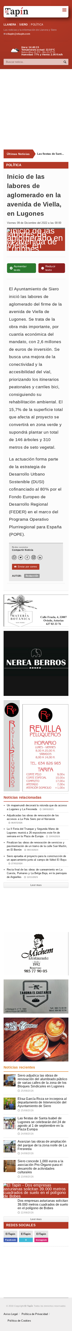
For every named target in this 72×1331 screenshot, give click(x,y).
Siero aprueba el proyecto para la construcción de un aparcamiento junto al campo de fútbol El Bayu (36, 860)
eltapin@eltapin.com (18, 34)
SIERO (23, 24)
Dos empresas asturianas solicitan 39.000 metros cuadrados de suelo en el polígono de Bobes (43, 1204)
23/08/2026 (26, 1176)
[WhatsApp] (14, 557)
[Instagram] (33, 557)
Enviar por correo (25, 566)
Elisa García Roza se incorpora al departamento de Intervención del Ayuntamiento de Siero (42, 1102)
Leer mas (35, 885)
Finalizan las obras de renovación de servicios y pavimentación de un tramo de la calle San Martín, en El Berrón (37, 846)
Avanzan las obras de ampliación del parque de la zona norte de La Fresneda (42, 1145)
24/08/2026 (26, 1133)
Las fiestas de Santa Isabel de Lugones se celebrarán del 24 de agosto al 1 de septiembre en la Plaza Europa (51, 153)
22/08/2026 (26, 1212)
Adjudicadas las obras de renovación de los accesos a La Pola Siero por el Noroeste (33, 819)
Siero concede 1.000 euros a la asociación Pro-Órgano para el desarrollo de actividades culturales (40, 1166)
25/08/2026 (26, 1090)
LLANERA (10, 24)
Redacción (32, 575)
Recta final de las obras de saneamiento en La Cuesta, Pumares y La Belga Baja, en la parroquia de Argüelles (37, 873)
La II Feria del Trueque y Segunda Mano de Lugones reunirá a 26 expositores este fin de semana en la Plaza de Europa (33, 832)
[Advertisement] (36, 109)
